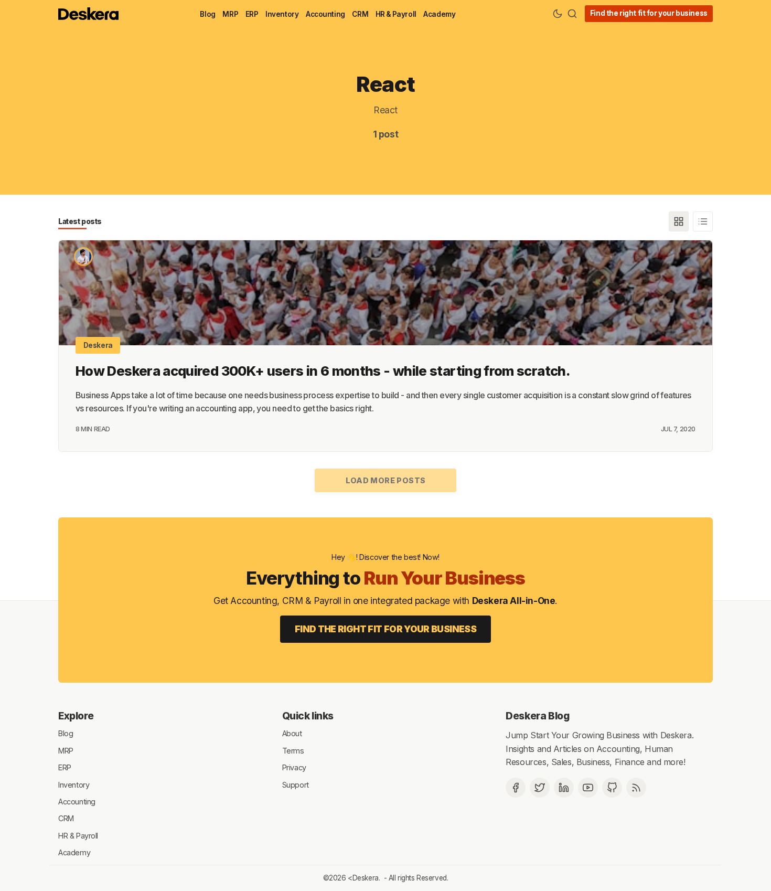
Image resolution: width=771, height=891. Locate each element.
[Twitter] (540, 788)
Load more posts (386, 480)
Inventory (281, 14)
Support (295, 784)
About (292, 733)
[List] (703, 221)
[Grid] (679, 221)
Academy (439, 14)
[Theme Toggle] (557, 14)
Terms (293, 750)
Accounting (325, 14)
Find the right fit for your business (649, 13)
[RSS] (636, 788)
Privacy (294, 767)
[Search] (572, 14)
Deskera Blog (537, 715)
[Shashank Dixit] (83, 256)
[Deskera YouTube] (588, 788)
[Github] (612, 788)
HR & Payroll (396, 14)
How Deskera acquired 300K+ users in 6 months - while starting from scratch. (323, 371)
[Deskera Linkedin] (564, 788)
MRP (230, 14)
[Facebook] (516, 788)
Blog (207, 14)
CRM (360, 14)
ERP (252, 14)
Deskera (98, 345)
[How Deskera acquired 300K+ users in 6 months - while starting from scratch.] (385, 292)
